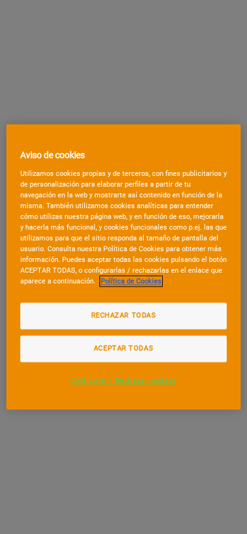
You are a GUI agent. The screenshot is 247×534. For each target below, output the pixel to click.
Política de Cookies (131, 281)
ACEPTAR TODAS (123, 348)
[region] (123, 266)
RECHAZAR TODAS (123, 315)
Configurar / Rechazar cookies (123, 380)
